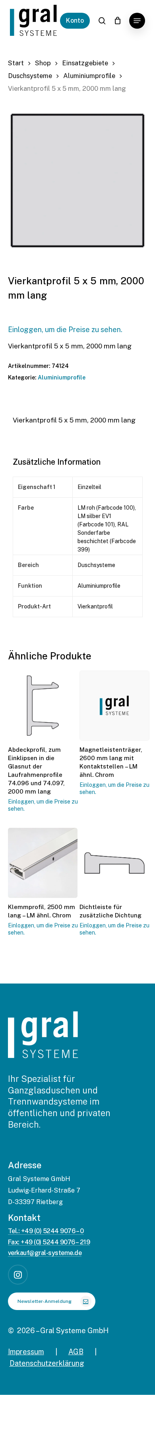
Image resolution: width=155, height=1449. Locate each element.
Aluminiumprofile (89, 76)
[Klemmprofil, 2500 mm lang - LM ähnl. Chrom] (43, 863)
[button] (137, 21)
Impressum (26, 1351)
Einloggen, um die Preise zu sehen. (65, 329)
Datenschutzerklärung (47, 1363)
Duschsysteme (30, 76)
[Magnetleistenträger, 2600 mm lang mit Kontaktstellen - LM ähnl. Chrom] (114, 706)
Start (16, 63)
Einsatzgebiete (85, 63)
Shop (43, 63)
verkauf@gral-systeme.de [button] (45, 1253)
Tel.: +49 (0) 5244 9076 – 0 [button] (46, 1231)
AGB (75, 1351)
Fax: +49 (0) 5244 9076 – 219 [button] (49, 1242)
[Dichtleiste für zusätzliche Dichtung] (114, 863)
